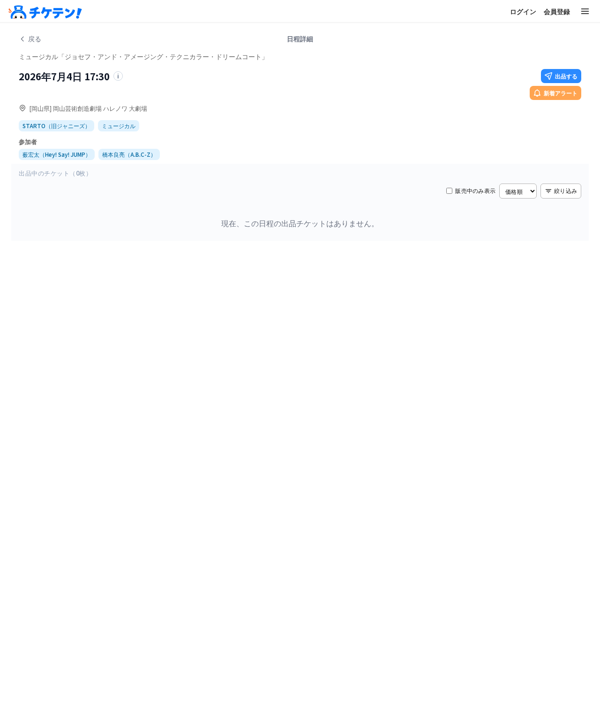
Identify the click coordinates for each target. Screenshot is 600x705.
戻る (34, 38)
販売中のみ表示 (475, 190)
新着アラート (561, 93)
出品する (566, 76)
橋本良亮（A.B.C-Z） (129, 154)
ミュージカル (118, 126)
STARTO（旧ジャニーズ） (56, 126)
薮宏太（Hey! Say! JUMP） (56, 154)
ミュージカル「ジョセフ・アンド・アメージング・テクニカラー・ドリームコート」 (143, 56)
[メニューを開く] (585, 11)
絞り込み (565, 190)
